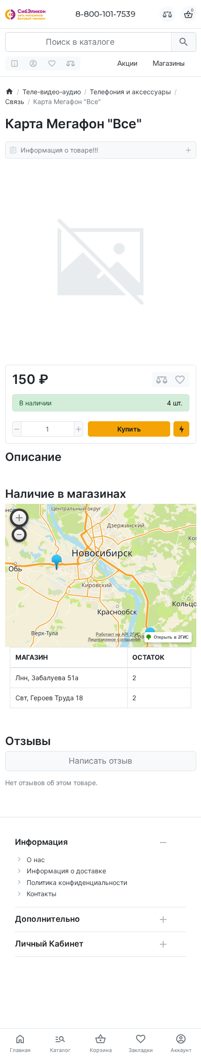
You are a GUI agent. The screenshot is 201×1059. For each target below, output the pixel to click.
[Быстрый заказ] (181, 429)
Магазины (168, 63)
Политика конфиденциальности (77, 882)
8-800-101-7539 (105, 14)
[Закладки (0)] (52, 63)
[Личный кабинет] (33, 63)
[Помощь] (14, 63)
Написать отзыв (100, 761)
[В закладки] (180, 379)
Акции (127, 63)
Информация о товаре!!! (59, 150)
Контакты (42, 894)
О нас (36, 860)
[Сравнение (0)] (70, 63)
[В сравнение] (161, 379)
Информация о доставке (66, 871)
